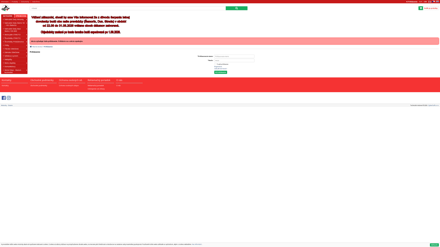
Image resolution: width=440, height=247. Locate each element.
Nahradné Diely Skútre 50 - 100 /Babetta (15, 24)
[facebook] (4, 98)
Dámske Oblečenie (12, 52)
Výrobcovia (21, 16)
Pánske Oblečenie (12, 49)
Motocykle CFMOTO (13, 34)
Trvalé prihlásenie (222, 64)
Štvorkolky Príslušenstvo (14, 41)
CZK (425, 2)
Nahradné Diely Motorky (14, 19)
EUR (420, 2)
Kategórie (7, 16)
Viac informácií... (197, 244)
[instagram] (9, 98)
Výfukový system (11, 56)
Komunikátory (10, 66)
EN (429, 2)
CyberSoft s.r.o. (433, 105)
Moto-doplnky (10, 63)
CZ (433, 2)
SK (437, 2)
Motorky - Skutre (14, 8)
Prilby (7, 45)
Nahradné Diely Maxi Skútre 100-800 (13, 30)
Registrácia (218, 67)
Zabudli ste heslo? (220, 69)
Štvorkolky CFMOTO (13, 38)
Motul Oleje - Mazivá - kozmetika (13, 71)
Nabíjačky (8, 59)
